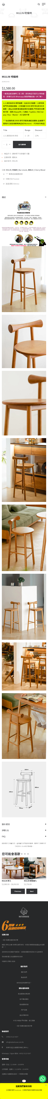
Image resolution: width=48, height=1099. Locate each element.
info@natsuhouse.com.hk (15, 1042)
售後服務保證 (24, 1004)
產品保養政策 (24, 1015)
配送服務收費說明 (24, 994)
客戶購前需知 (24, 999)
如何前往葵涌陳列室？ (24, 983)
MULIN (8, 170)
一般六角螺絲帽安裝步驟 (10, 940)
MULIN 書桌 (28, 881)
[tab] (24, 174)
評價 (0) (5, 830)
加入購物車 (22, 144)
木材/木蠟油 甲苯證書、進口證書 (24, 1020)
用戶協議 (24, 1010)
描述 (4, 197)
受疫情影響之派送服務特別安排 (12, 956)
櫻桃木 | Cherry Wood (36, 170)
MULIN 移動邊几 (8, 881)
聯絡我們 (24, 977)
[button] (42, 1078)
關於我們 (24, 972)
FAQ (3, 836)
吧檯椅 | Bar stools (19, 170)
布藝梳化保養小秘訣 (8, 961)
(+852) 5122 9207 (12, 1037)
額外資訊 (6, 824)
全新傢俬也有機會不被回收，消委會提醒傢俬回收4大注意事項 (22, 952)
